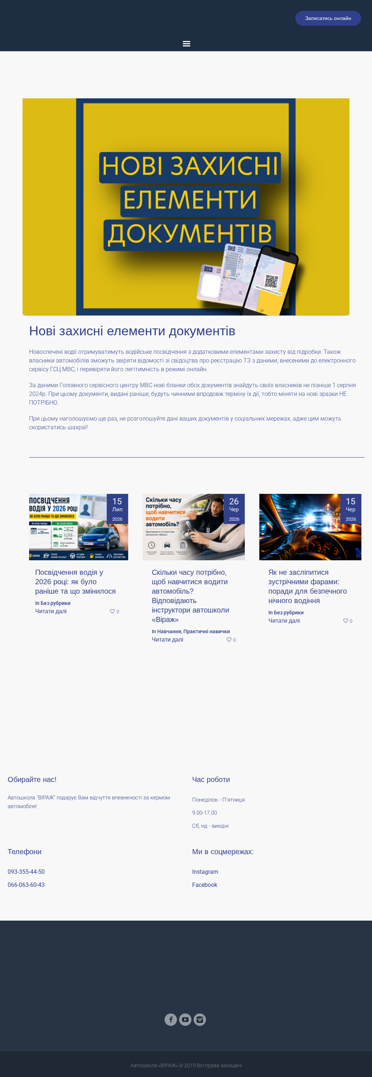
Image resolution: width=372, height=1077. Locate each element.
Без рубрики (175, 612)
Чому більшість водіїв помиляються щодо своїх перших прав (307, 581)
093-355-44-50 (26, 871)
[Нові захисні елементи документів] (186, 206)
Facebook (204, 884)
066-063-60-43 (26, 884)
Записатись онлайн (328, 18)
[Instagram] (200, 1019)
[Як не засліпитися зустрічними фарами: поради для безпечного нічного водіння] (196, 527)
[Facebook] (171, 1019)
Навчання (56, 631)
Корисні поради (296, 603)
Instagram (205, 871)
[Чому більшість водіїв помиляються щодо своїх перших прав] (313, 527)
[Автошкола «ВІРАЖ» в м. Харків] (186, 978)
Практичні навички (93, 631)
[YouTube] (185, 1019)
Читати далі (54, 639)
